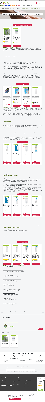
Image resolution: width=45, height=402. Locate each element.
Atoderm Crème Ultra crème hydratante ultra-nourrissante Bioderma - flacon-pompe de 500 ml (16, 207)
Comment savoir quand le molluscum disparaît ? (10, 276)
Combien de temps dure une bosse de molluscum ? (10, 267)
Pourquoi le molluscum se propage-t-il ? (9, 293)
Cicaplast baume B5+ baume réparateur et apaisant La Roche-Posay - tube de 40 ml (26, 256)
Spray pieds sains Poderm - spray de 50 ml (35, 97)
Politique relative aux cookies (12, 396)
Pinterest (11, 385)
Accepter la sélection (15, 398)
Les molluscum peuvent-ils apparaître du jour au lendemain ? (12, 289)
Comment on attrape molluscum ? (8, 275)
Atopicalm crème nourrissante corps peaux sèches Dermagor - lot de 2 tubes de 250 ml (36, 155)
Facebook (2, 385)
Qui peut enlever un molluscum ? (8, 304)
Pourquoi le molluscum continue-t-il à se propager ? (11, 290)
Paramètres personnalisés (28, 398)
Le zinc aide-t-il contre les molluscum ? (9, 286)
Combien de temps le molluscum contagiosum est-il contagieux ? (13, 270)
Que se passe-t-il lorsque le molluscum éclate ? (10, 299)
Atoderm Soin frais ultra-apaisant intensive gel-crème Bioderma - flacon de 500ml (26, 155)
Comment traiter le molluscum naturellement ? (10, 280)
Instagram (4, 385)
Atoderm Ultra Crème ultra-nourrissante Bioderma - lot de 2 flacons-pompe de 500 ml (16, 155)
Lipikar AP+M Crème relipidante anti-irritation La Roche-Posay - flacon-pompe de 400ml (7, 155)
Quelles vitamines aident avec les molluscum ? (10, 303)
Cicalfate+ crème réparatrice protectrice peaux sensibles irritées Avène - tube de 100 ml (17, 256)
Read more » (40, 328)
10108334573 (11, 326)
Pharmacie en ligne (8, 8)
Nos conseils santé (16, 8)
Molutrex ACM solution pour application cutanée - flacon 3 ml (16, 38)
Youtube (7, 385)
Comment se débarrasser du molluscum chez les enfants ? (12, 279)
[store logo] (8, 3)
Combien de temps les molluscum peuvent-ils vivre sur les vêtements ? (13, 271)
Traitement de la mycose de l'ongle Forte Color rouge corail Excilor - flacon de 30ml (16, 98)
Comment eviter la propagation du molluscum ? (10, 272)
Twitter (5, 385)
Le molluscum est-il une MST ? (7, 284)
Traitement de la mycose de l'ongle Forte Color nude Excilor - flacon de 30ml (26, 98)
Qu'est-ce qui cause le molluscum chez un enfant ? (10, 294)
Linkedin (9, 385)
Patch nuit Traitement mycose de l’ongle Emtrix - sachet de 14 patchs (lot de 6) (7, 98)
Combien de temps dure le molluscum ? (9, 266)
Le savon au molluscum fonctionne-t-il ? (9, 285)
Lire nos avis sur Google (40, 390)
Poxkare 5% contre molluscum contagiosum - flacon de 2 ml (6, 38)
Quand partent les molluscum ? (7, 298)
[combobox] (26, 3)
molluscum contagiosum (21, 115)
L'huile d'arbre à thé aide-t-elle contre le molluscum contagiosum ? (13, 281)
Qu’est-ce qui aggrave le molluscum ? (8, 295)
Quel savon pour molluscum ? (7, 300)
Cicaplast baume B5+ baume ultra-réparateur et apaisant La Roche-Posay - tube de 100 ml (36, 256)
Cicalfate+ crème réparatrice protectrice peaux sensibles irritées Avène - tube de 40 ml (7, 256)
